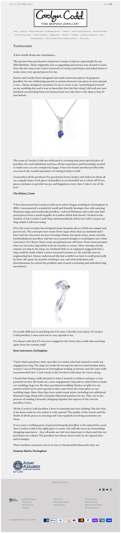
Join (19, 4)
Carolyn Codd (29, 520)
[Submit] (24, 4)
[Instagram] (111, 489)
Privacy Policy (91, 499)
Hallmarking (59, 505)
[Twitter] (100, 489)
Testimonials (27, 505)
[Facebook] (104, 489)
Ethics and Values (61, 502)
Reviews (25, 508)
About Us (58, 499)
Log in (12, 4)
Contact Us (27, 502)
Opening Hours (29, 499)
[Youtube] (107, 489)
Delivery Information (94, 505)
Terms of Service (92, 508)
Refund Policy (91, 502)
